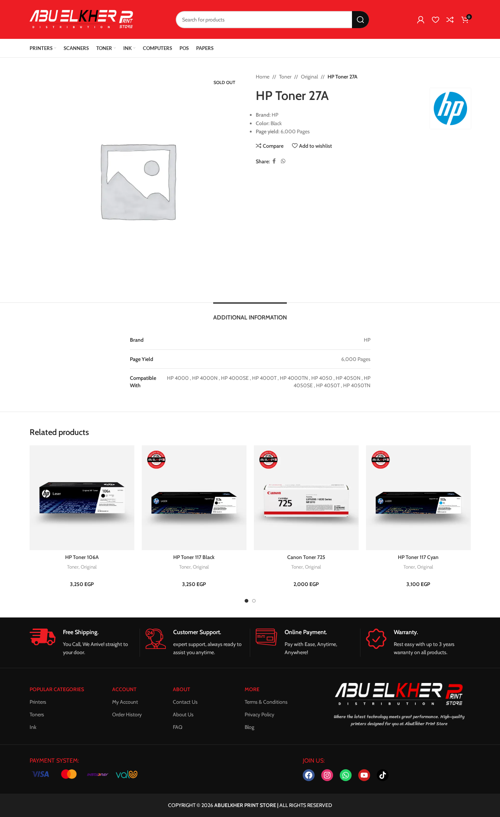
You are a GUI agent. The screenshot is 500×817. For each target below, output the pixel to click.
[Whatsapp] (346, 775)
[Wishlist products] (435, 19)
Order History (127, 714)
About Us (183, 714)
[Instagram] (327, 775)
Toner (285, 76)
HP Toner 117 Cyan (418, 557)
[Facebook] (309, 775)
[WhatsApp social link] (283, 161)
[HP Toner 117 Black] (194, 497)
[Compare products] (450, 19)
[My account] (420, 19)
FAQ (177, 727)
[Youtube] (364, 775)
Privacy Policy (259, 714)
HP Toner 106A (82, 557)
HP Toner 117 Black (194, 557)
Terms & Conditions (266, 702)
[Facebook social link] (274, 161)
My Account (125, 702)
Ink (33, 727)
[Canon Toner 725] (306, 497)
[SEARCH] (360, 19)
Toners (37, 714)
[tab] (250, 313)
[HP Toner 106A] (82, 497)
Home (262, 76)
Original (309, 76)
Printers (38, 702)
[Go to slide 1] (246, 601)
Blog (249, 727)
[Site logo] (81, 19)
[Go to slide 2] (254, 601)
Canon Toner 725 (306, 557)
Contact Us (185, 702)
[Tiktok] (383, 775)
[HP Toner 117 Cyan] (418, 497)
